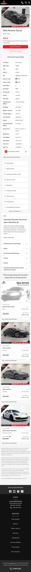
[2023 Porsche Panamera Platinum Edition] (15, 415)
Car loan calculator (15, 542)
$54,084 (5, 313)
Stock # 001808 (5, 387)
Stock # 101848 (5, 428)
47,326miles (25, 433)
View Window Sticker (14, 151)
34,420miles (25, 350)
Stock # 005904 (5, 346)
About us (15, 524)
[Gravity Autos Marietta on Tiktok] (21, 491)
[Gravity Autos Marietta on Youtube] (14, 491)
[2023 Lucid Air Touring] (15, 333)
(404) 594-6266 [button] (17, 507)
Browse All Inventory (15, 47)
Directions (15, 533)
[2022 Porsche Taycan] (15, 291)
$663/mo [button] (25, 355)
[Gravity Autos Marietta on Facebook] (10, 491)
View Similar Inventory (15, 51)
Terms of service (15, 552)
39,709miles (25, 392)
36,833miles (25, 309)
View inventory (15, 519)
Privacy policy (15, 547)
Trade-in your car (15, 528)
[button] (22, 2)
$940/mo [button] (25, 438)
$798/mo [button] (25, 314)
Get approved (15, 538)
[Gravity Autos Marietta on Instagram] (17, 491)
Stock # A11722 (5, 304)
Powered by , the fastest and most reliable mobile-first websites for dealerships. (15, 564)
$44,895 (5, 355)
